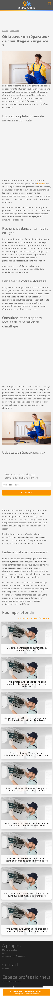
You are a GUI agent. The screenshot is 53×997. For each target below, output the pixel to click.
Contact (5, 968)
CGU (4, 953)
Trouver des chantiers (11, 981)
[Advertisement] (26, 151)
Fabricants (14, 31)
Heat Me (41, 183)
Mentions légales (9, 950)
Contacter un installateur (26, 992)
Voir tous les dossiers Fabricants (33, 618)
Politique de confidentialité (13, 956)
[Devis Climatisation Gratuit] (26, 5)
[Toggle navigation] (49, 3)
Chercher (28, 492)
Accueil (5, 31)
